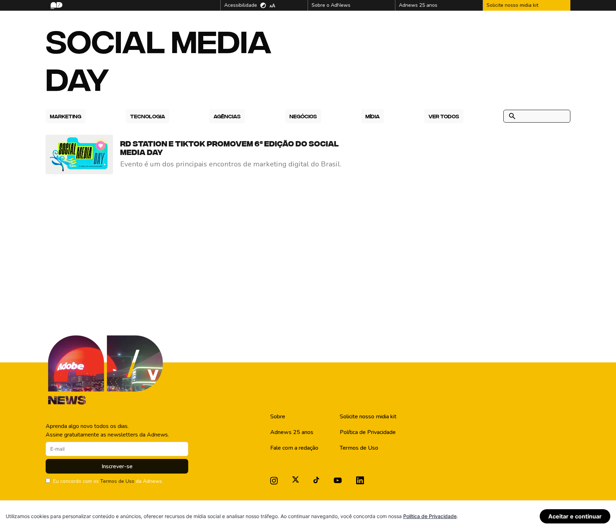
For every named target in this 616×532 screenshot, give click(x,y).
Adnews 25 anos (291, 432)
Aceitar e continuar (575, 516)
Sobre (277, 416)
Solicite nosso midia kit (368, 416)
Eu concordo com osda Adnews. (108, 481)
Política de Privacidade (368, 432)
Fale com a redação (294, 448)
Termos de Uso (117, 481)
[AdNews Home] (55, 5)
